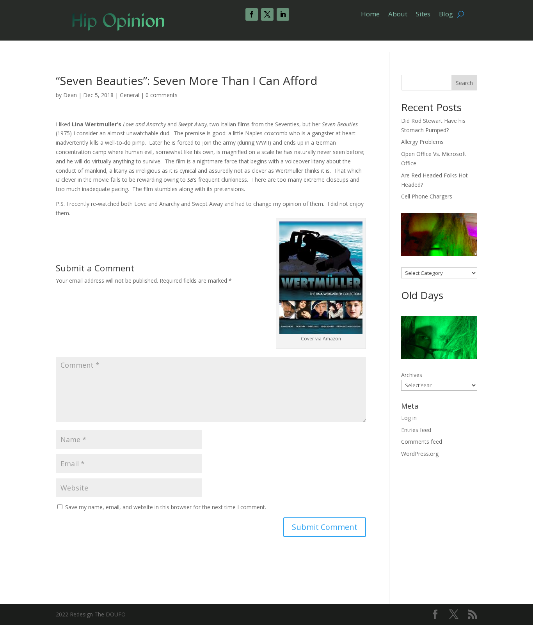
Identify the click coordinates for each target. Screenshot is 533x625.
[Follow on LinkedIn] (283, 14)
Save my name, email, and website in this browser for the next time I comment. (165, 507)
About (397, 14)
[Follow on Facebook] (251, 14)
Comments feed (421, 441)
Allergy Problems (422, 141)
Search (464, 83)
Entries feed (416, 430)
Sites (423, 14)
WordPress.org (420, 453)
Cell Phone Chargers (426, 196)
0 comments (162, 95)
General (129, 95)
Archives (411, 375)
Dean (70, 95)
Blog (446, 14)
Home (370, 14)
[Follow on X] (267, 14)
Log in (409, 417)
